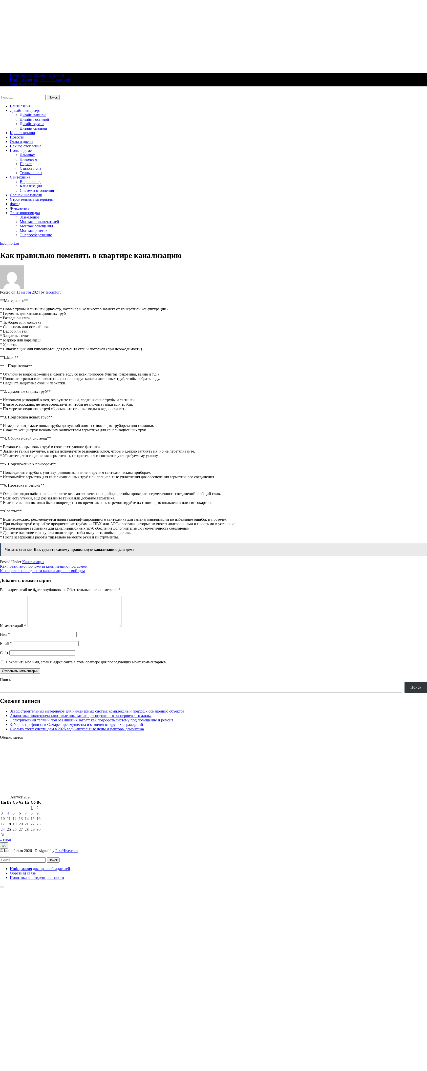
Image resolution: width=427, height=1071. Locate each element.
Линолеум (28, 159)
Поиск (5, 679)
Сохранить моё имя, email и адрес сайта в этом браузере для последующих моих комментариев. (86, 662)
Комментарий (13, 626)
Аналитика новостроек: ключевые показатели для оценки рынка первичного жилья (80, 716)
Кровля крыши (22, 133)
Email (6, 643)
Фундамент (19, 208)
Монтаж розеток (33, 230)
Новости (17, 137)
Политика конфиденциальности (37, 75)
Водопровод (30, 181)
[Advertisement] (148, 34)
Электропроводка (25, 213)
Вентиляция (20, 106)
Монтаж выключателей (39, 221)
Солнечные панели (26, 195)
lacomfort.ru (9, 92)
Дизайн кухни (32, 124)
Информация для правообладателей (40, 80)
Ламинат (27, 155)
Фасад (15, 204)
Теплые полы (31, 173)
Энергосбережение (36, 235)
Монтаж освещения (36, 226)
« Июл (5, 840)
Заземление (29, 217)
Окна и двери (21, 141)
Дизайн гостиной (34, 119)
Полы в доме (21, 150)
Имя (5, 634)
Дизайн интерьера (25, 110)
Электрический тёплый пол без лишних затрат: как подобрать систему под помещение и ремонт (91, 720)
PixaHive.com (66, 851)
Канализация (31, 186)
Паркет (26, 164)
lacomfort (53, 292)
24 (3, 829)
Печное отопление (25, 146)
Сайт (4, 653)
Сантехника (20, 177)
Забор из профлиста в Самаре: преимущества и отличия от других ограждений (76, 724)
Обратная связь (23, 84)
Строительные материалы (32, 199)
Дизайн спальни (33, 128)
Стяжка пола (30, 168)
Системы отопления (37, 190)
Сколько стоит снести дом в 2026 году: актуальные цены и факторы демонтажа (77, 729)
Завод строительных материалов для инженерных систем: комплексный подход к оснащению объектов (97, 711)
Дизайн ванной (33, 115)
